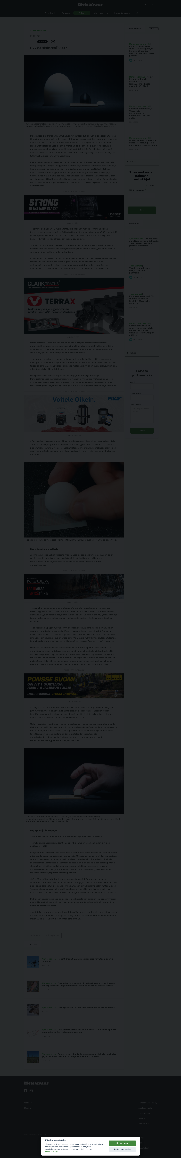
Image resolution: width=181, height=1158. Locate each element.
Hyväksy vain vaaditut (122, 1149)
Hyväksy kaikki (122, 1143)
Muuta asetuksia (51, 1152)
